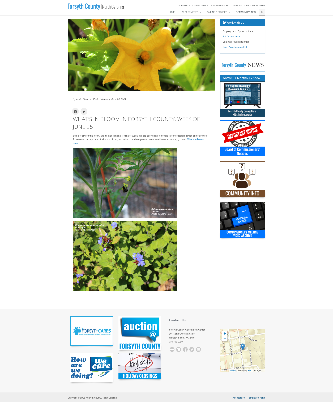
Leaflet (233, 370)
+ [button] (225, 333)
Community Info (240, 5)
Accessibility (239, 397)
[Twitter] (191, 349)
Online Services (219, 5)
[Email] (198, 349)
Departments (201, 5)
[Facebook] (185, 349)
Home (172, 12)
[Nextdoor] (178, 349)
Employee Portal (257, 397)
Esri (249, 370)
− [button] (225, 339)
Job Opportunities (231, 36)
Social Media (258, 5)
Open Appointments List (235, 47)
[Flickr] (172, 349)
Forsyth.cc (184, 5)
